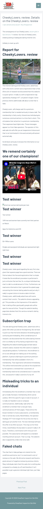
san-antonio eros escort (11, 25)
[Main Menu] (38, 5)
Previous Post (21, 481)
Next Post (21, 487)
